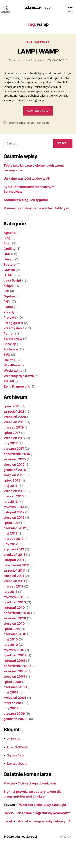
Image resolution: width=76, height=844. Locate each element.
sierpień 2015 (14, 464)
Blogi (7, 243)
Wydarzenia (13, 370)
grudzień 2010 (15, 602)
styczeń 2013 (14, 507)
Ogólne (9, 296)
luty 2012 (11, 544)
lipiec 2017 (12, 433)
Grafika (9, 270)
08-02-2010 (59, 60)
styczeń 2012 (14, 549)
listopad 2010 (14, 607)
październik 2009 (17, 666)
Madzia (9, 783)
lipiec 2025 (12, 406)
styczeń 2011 (14, 597)
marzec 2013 (14, 496)
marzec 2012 (14, 539)
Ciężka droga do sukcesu (36, 783)
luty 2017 (11, 443)
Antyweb (13, 738)
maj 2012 (10, 533)
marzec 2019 (14, 427)
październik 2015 (17, 454)
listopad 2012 (14, 512)
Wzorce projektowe (19, 376)
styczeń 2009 (14, 713)
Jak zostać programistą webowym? (42, 813)
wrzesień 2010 (15, 618)
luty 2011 (10, 592)
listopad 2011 (14, 560)
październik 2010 (17, 613)
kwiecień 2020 (15, 417)
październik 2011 (17, 565)
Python (9, 333)
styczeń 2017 (14, 448)
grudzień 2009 (15, 655)
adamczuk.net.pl (38, 7)
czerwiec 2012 (15, 528)
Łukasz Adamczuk (32, 60)
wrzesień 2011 (14, 570)
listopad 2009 (14, 660)
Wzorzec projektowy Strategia (42, 805)
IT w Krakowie (17, 747)
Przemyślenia (14, 328)
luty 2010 (11, 645)
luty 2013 (11, 501)
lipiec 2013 (12, 480)
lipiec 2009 (12, 682)
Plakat (8, 307)
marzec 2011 (13, 586)
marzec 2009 (14, 703)
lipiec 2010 (12, 629)
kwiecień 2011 (14, 581)
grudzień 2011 (14, 554)
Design (9, 259)
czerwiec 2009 (15, 687)
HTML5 (9, 275)
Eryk (7, 791)
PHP (30, 42)
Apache (9, 233)
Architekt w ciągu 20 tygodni (26, 200)
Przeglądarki (13, 323)
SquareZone (15, 755)
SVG (7, 354)
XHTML (9, 381)
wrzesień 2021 (15, 411)
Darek (8, 813)
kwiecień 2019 (15, 422)
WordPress (12, 365)
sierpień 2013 (14, 475)
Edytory (10, 264)
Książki (9, 286)
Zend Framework (17, 386)
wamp (45, 122)
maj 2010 (11, 639)
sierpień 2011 (14, 576)
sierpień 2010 (14, 623)
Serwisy (10, 344)
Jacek (8, 821)
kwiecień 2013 (15, 491)
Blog (7, 238)
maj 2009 (11, 692)
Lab (6, 291)
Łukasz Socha (17, 763)
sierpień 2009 (14, 676)
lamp (22, 122)
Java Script (12, 280)
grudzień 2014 (15, 470)
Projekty (10, 317)
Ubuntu (9, 360)
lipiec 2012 (12, 523)
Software (41, 42)
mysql (30, 122)
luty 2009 (11, 708)
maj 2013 (11, 486)
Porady (9, 312)
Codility (10, 248)
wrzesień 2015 (15, 459)
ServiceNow (13, 339)
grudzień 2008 (15, 719)
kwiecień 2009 (15, 698)
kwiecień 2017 (14, 438)
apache (13, 122)
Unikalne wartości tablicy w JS (27, 178)
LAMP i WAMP (38, 51)
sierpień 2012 (14, 517)
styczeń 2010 (14, 650)
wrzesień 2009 (15, 671)
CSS (7, 254)
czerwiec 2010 (15, 634)
